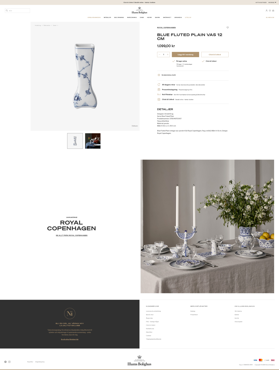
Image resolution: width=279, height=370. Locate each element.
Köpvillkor (149, 332)
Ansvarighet (238, 322)
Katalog (192, 311)
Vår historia (238, 311)
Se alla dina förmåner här (69, 339)
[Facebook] (5, 362)
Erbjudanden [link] (94, 17)
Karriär (237, 318)
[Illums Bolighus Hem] (139, 10)
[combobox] (17, 10)
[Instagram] (9, 362)
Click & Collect (215, 54)
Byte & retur (150, 315)
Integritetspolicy (40, 362)
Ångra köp (149, 318)
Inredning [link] (132, 17)
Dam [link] (142, 17)
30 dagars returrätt (139, 5)
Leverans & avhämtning (153, 311)
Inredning (38, 25)
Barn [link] (157, 17)
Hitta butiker (261, 2)
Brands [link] (178, 17)
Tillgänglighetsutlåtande (153, 339)
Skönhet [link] (167, 17)
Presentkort (194, 315)
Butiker (237, 315)
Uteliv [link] (188, 17)
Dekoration (47, 25)
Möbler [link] (107, 17)
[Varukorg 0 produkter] (273, 10)
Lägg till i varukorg (185, 54)
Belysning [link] (119, 17)
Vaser (55, 25)
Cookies (148, 336)
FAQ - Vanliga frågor (152, 322)
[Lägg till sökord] (7, 11)
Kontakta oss (150, 329)
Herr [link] (149, 17)
